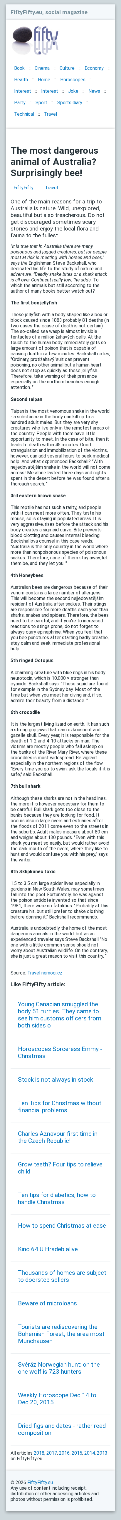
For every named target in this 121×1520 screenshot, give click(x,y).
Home (44, 79)
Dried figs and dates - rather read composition (62, 1429)
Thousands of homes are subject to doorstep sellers (62, 1276)
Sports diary (69, 102)
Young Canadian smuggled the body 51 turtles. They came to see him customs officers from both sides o (59, 1015)
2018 (39, 1453)
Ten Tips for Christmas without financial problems (59, 1107)
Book (19, 68)
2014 (89, 1453)
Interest (22, 91)
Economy (94, 68)
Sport (41, 102)
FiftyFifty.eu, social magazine (49, 12)
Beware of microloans (47, 1303)
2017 (51, 1453)
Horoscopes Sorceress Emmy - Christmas (60, 1052)
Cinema (42, 68)
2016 (64, 1453)
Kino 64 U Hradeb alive (48, 1249)
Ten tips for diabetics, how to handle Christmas (57, 1198)
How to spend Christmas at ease (62, 1225)
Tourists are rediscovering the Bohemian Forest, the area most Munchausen (61, 1334)
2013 (102, 1453)
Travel (50, 114)
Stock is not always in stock (55, 1079)
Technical (24, 114)
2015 (77, 1453)
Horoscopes (72, 79)
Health (21, 79)
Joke (73, 91)
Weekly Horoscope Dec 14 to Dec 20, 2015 (57, 1399)
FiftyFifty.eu (40, 1482)
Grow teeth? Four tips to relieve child (60, 1168)
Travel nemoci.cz (44, 973)
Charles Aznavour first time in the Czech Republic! (58, 1137)
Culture (67, 68)
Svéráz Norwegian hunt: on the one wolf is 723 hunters (59, 1368)
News (94, 91)
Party (20, 102)
